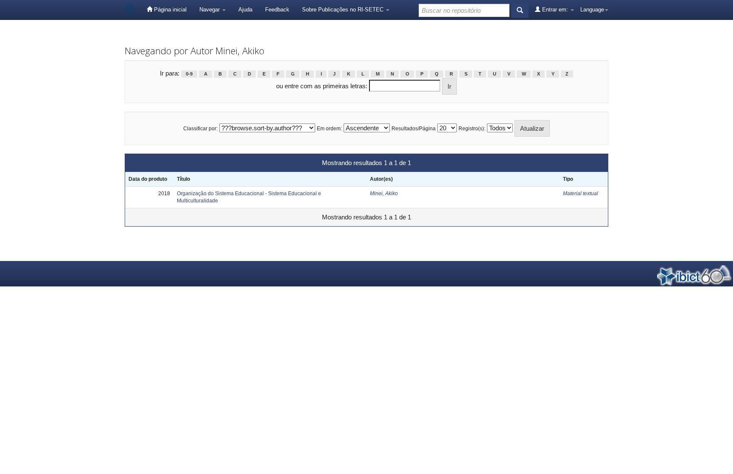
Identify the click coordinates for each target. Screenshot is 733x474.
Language (592, 9)
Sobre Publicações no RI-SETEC (343, 9)
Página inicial (169, 9)
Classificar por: (200, 129)
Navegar (210, 9)
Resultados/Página (414, 129)
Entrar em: (555, 9)
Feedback (277, 9)
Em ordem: (329, 129)
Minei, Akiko (384, 193)
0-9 (189, 73)
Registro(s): (472, 129)
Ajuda (245, 9)
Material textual (580, 193)
